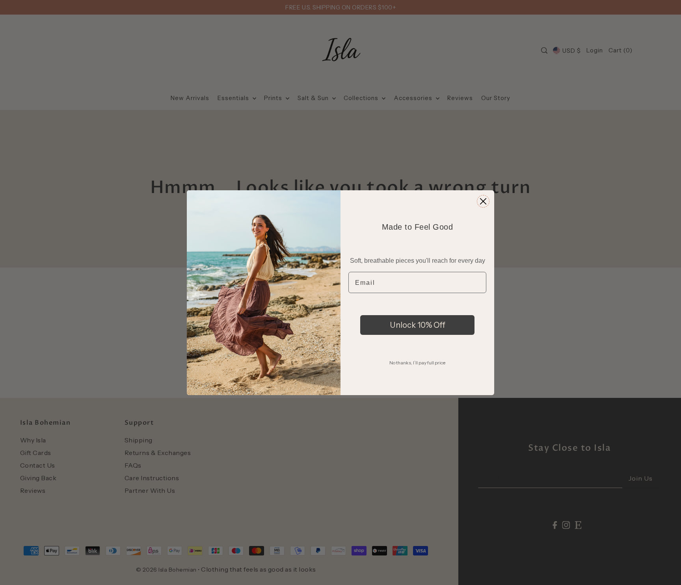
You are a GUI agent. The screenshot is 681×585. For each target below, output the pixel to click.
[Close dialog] (483, 201)
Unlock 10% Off (417, 325)
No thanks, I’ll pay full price (417, 363)
